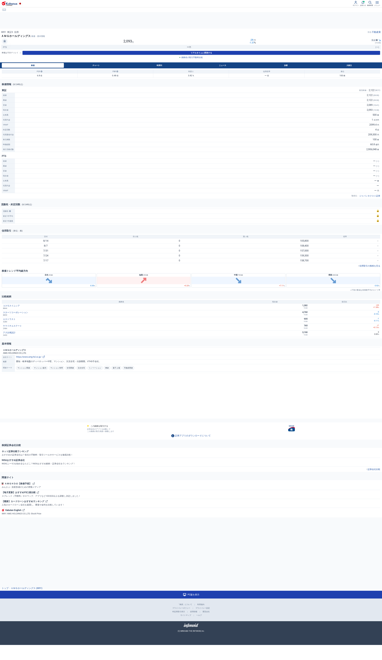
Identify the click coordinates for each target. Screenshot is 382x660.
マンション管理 (56, 368)
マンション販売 (40, 368)
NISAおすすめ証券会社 (38, 462)
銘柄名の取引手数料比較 (192, 57)
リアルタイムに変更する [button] (201, 53)
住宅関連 (70, 368)
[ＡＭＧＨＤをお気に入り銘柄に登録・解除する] (4, 41)
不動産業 (376, 32)
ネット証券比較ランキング (37, 453)
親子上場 (116, 368)
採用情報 (193, 612)
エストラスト (9, 319)
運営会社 (206, 612)
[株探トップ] (9, 3)
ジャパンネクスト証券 (369, 196)
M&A (107, 368)
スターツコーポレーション (15, 312)
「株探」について (185, 604)
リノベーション (95, 368)
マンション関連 (23, 368)
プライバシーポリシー (181, 608)
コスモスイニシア (11, 305)
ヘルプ (199, 615)
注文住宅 (81, 368)
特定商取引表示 (178, 612)
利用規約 (200, 604)
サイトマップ (185, 615)
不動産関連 (128, 368)
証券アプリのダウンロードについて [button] (193, 435)
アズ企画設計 (9, 332)
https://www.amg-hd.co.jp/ (28, 357)
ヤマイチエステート (12, 326)
